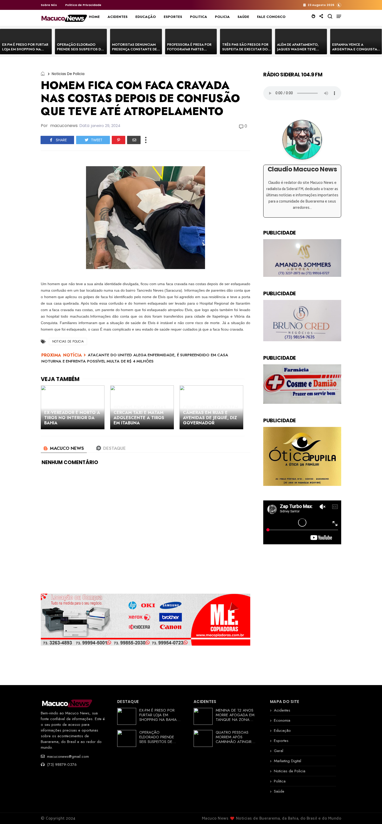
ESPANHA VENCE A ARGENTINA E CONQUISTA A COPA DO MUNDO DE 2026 (356, 49)
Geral (278, 751)
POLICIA (222, 16)
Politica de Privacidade (83, 5)
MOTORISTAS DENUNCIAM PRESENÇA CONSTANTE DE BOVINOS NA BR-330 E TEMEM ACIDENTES (134, 51)
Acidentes (282, 710)
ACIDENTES (118, 16)
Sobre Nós (49, 5)
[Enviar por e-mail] (134, 140)
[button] (339, 4)
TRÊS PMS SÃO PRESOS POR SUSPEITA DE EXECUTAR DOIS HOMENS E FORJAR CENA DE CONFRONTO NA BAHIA (246, 51)
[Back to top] (369, 811)
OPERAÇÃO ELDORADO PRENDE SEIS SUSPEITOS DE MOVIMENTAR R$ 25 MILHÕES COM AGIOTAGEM (80, 51)
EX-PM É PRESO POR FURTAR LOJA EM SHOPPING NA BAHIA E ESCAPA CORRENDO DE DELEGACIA (25, 51)
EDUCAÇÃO (145, 16)
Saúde (279, 791)
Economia (282, 720)
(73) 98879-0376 (61, 764)
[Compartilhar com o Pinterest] (118, 140)
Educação (282, 730)
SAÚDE (243, 16)
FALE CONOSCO (271, 16)
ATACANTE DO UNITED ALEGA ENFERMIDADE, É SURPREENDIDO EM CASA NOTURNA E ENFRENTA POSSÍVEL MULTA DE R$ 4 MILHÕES (134, 358)
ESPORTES (173, 16)
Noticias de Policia (68, 73)
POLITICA (198, 16)
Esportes (281, 740)
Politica (280, 781)
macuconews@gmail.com (67, 756)
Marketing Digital (287, 761)
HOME (94, 16)
